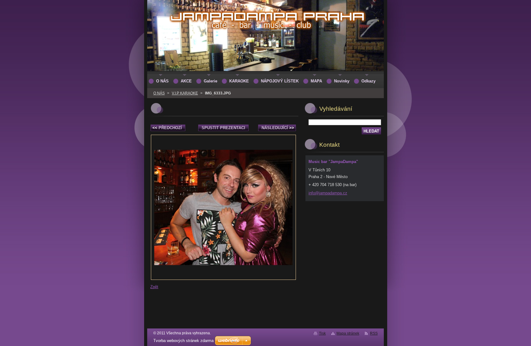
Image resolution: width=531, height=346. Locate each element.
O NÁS (159, 93)
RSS (374, 333)
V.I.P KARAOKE (185, 93)
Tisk (322, 333)
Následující (278, 127)
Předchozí (167, 127)
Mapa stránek (347, 333)
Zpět (154, 286)
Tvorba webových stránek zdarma (183, 340)
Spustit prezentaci (223, 127)
